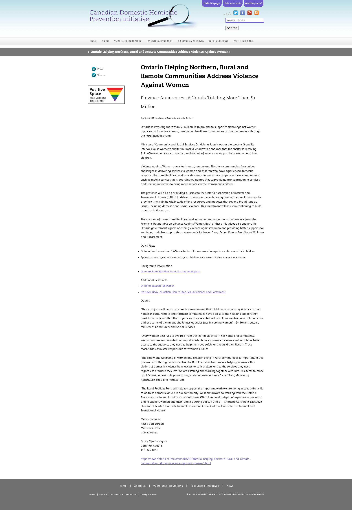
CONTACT (92, 494)
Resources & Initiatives (190, 41)
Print (100, 69)
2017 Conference (219, 41)
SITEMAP (152, 494)
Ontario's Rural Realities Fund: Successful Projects (170, 271)
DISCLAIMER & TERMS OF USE (123, 494)
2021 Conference (243, 41)
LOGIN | (143, 494)
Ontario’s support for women (158, 285)
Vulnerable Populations (128, 41)
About (105, 41)
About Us (140, 485)
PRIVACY (103, 494)
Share (101, 75)
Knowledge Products (160, 41)
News (230, 485)
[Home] (143, 18)
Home (93, 41)
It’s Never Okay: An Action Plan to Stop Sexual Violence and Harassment (183, 292)
